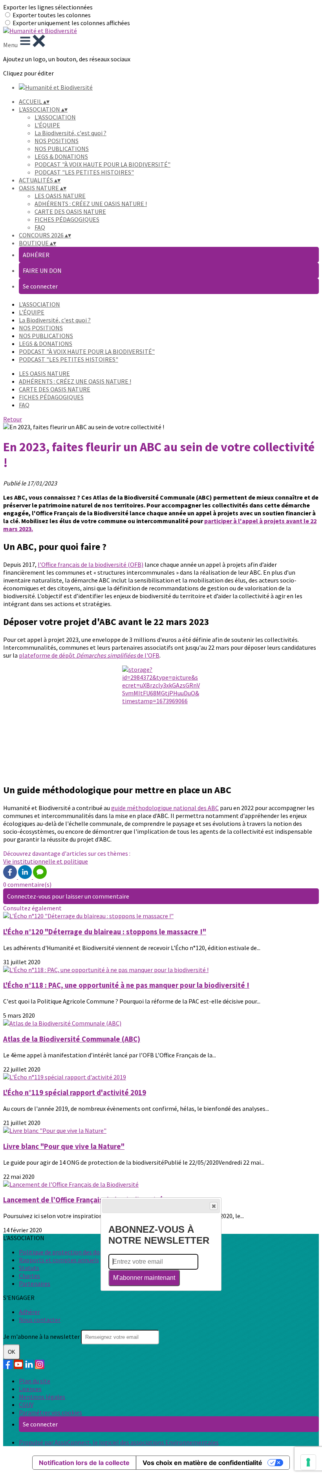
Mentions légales (42, 1397)
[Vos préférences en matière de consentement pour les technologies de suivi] (308, 1462)
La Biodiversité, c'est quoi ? (70, 133)
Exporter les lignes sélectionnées (48, 7)
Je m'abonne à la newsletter (42, 1336)
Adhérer (29, 1312)
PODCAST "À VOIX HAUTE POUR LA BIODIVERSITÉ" (102, 164)
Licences (30, 1389)
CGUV (26, 1404)
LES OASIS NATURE (60, 196)
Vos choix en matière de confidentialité (202, 1463)
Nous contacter (39, 1319)
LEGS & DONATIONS (61, 156)
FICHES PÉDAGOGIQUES (67, 219)
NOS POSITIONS (57, 141)
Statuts (29, 1268)
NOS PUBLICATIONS (62, 149)
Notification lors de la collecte (84, 1463)
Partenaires (34, 1283)
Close (214, 1206)
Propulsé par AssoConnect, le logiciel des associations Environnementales (119, 1442)
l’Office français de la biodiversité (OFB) (90, 564)
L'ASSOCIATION (55, 117)
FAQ (40, 227)
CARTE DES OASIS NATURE (70, 211)
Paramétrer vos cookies (50, 1412)
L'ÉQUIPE (47, 125)
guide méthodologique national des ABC (165, 808)
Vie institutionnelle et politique (45, 861)
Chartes (29, 1275)
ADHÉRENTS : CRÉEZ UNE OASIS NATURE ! (91, 204)
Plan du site (34, 1381)
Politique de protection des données (67, 1252)
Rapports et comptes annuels (59, 1260)
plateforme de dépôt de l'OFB (89, 655)
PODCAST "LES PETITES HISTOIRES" (84, 172)
